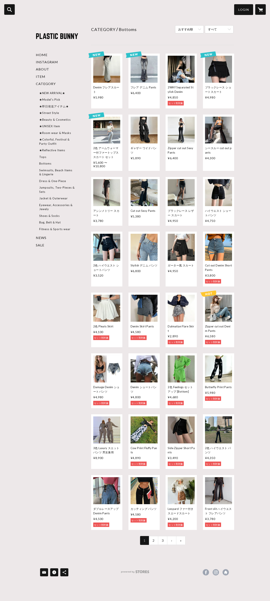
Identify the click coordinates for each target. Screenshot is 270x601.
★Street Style (49, 113)
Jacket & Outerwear (53, 198)
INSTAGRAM (47, 62)
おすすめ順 (185, 29)
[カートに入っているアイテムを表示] (260, 9)
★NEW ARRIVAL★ (52, 93)
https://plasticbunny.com (226, 572)
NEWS (41, 238)
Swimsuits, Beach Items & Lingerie (55, 172)
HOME (41, 55)
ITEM (40, 76)
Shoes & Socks (49, 215)
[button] (243, 9)
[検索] (9, 9)
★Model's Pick (49, 99)
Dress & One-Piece (52, 181)
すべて (212, 29)
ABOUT (42, 69)
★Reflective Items (52, 150)
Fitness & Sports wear (54, 229)
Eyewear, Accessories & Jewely (56, 207)
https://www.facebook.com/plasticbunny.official (206, 572)
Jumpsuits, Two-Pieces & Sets (57, 189)
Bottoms (45, 163)
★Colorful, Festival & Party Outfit (54, 141)
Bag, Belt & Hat (50, 222)
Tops (42, 157)
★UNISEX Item (49, 126)
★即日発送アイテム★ (54, 106)
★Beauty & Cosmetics (55, 119)
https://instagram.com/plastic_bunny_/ (216, 572)
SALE (40, 245)
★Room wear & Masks (55, 133)
